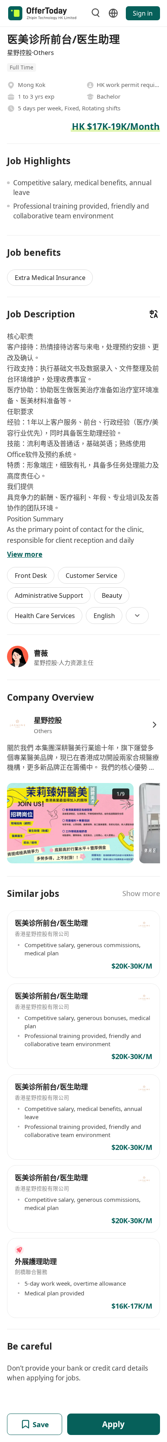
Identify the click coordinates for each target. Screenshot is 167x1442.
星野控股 (48, 720)
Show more (141, 893)
